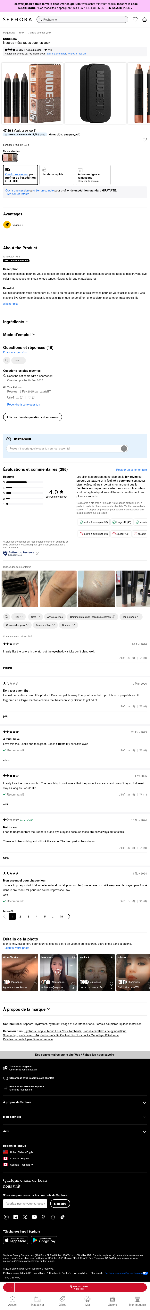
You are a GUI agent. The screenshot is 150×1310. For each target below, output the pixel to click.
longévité (73, 53)
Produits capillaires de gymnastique (104, 1031)
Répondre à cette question (23, 404)
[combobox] (82, 19)
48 (61, 916)
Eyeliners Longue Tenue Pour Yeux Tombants (52, 1031)
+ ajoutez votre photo (16, 948)
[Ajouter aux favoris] (144, 139)
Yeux (21, 32)
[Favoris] (135, 19)
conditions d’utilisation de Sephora (52, 1273)
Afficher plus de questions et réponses (33, 417)
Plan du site (97, 1273)
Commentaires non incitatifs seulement (90, 616)
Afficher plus (10, 304)
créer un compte (43, 190)
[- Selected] (10, 157)
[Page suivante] (69, 916)
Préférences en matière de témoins (123, 1273)
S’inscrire (60, 1204)
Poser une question (15, 352)
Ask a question (34, 49)
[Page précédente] (4, 916)
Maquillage (9, 32)
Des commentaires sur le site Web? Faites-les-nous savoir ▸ (75, 1054)
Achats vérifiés (55, 616)
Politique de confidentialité (17, 1273)
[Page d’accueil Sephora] (17, 19)
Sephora (28, 1024)
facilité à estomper (56, 53)
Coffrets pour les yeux (39, 32)
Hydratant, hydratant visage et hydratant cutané (64, 1024)
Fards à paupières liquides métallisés (118, 1024)
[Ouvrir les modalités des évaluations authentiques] (37, 553)
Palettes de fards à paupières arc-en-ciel (28, 1039)
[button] (59, 135)
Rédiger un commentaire (131, 469)
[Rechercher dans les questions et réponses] (6, 360)
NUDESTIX (10, 39)
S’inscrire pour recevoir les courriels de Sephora (35, 1195)
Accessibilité (81, 1273)
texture (83, 53)
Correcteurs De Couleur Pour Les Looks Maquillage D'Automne (79, 1035)
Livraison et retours (17, 194)
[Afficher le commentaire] (20, 589)
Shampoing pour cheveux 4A (21, 1035)
